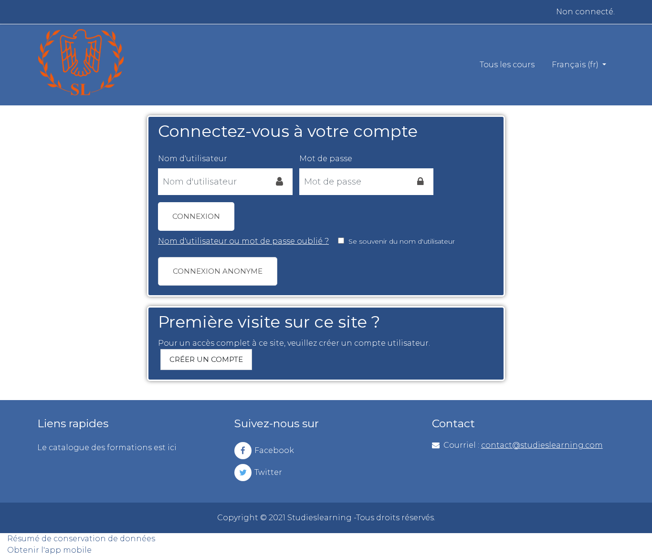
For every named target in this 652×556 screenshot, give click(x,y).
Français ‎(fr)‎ (576, 64)
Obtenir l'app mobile (49, 550)
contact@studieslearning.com (542, 445)
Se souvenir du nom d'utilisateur (401, 241)
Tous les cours (507, 64)
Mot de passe (325, 158)
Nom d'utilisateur (192, 158)
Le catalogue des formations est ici (107, 447)
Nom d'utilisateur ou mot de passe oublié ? (243, 241)
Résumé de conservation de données (81, 538)
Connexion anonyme (218, 271)
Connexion (196, 216)
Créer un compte (206, 359)
